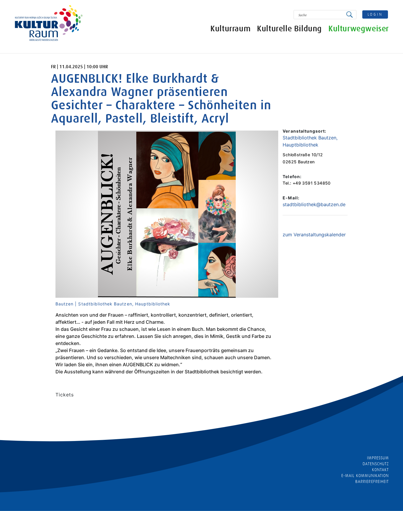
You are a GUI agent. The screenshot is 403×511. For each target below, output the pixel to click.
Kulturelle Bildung (289, 28)
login (375, 14)
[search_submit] (351, 14)
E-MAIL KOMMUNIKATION (365, 475)
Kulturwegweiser (358, 28)
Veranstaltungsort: (304, 131)
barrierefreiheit (372, 481)
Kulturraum (230, 28)
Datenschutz (376, 463)
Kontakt (380, 469)
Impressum (378, 457)
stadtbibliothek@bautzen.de (314, 204)
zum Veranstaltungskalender (314, 234)
